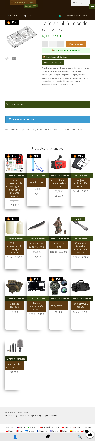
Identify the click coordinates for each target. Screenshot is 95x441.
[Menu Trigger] (92, 6)
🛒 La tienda (13, 16)
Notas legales (39, 415)
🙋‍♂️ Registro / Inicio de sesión (73, 16)
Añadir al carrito (76, 44)
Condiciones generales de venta (18, 415)
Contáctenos (51, 415)
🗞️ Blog (28, 16)
